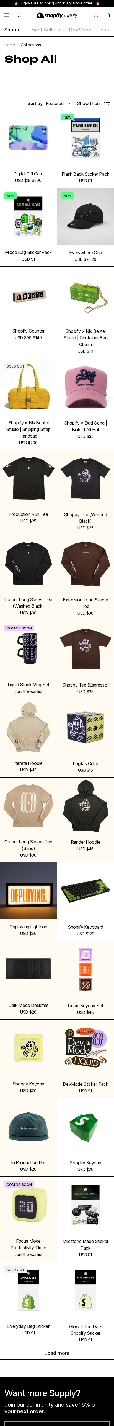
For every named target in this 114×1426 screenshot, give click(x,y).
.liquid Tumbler (28, 1411)
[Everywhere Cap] (85, 216)
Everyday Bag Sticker (28, 1326)
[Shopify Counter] (28, 295)
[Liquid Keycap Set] (85, 969)
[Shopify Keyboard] (85, 890)
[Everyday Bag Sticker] (28, 1290)
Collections (31, 44)
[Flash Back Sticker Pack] (85, 137)
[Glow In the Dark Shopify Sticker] (85, 1290)
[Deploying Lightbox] (28, 890)
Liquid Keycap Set (85, 1005)
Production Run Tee (28, 514)
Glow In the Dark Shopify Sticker (85, 1330)
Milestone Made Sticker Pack (85, 1245)
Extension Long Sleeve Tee (85, 603)
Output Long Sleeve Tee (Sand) (28, 845)
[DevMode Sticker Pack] (85, 1048)
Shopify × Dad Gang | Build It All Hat (85, 426)
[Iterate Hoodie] (28, 727)
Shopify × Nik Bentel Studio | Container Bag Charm (85, 337)
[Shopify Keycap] (85, 1126)
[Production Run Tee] (28, 478)
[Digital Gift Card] (28, 137)
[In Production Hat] (28, 1126)
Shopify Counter (28, 331)
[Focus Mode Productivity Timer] (28, 1205)
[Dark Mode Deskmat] (28, 969)
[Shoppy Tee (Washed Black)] (85, 478)
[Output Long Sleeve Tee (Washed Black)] (28, 563)
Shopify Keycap (85, 1162)
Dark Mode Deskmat (28, 1005)
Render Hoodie (85, 842)
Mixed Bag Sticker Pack (28, 252)
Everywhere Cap (85, 252)
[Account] (96, 15)
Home (9, 44)
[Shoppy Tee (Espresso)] (85, 648)
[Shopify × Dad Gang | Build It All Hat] (85, 386)
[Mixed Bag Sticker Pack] (28, 216)
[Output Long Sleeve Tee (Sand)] (28, 806)
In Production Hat (28, 1162)
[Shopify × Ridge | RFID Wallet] (85, 1375)
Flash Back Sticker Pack (85, 174)
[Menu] (6, 15)
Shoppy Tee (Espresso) (85, 685)
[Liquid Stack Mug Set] (28, 648)
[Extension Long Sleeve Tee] (85, 563)
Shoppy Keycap (28, 1084)
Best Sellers (46, 30)
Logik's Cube (85, 763)
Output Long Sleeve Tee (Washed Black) (28, 603)
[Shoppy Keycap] (28, 1048)
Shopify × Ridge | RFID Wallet (85, 1415)
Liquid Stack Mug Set (28, 684)
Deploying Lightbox (28, 926)
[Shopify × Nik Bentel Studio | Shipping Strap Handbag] (28, 386)
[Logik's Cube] (85, 727)
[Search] (19, 15)
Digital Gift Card (28, 173)
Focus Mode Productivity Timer (28, 1244)
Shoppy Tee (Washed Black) (85, 518)
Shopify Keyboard (85, 927)
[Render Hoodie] (85, 806)
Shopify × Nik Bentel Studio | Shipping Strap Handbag (28, 429)
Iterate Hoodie (28, 763)
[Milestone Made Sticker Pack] (85, 1205)
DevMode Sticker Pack (85, 1084)
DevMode (80, 30)
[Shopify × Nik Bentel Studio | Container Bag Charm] (85, 295)
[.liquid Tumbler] (28, 1375)
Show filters (89, 103)
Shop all (13, 30)
